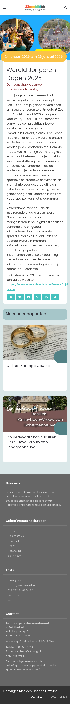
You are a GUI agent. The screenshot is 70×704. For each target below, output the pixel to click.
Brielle (11, 531)
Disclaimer (14, 595)
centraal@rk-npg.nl (28, 651)
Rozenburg (14, 551)
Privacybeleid (16, 580)
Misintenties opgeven (20, 590)
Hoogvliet (13, 541)
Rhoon (12, 546)
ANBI (10, 600)
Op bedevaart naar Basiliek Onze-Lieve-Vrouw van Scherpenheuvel (31, 442)
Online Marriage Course (28, 365)
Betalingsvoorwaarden (21, 585)
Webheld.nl (59, 697)
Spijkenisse (14, 555)
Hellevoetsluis (16, 536)
